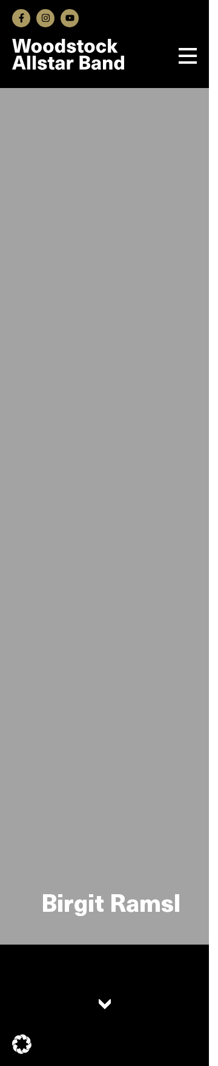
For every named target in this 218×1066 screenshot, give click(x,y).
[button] (22, 1044)
